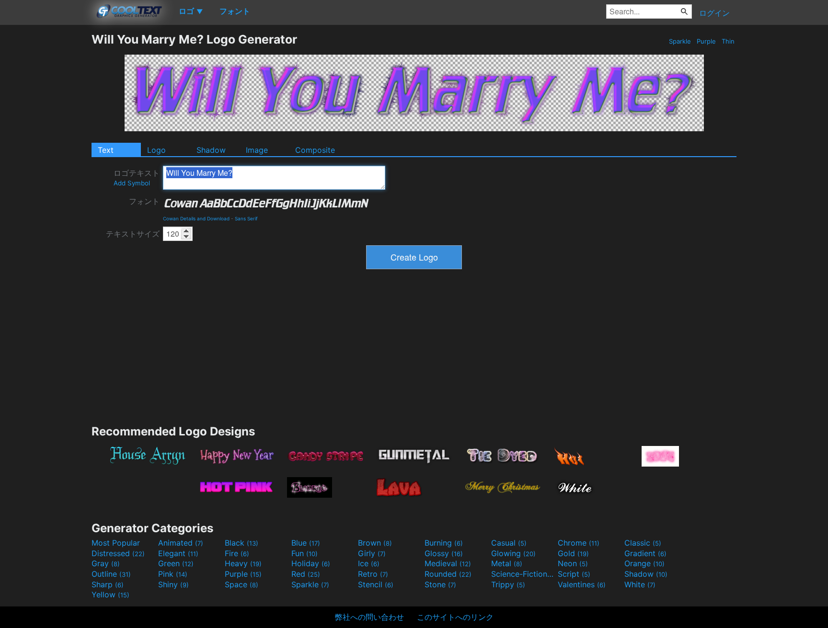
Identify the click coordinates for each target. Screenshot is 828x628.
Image (257, 150)
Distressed (118, 553)
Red (305, 574)
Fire (237, 553)
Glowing (513, 553)
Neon (573, 563)
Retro (373, 574)
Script (574, 574)
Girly (372, 553)
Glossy (444, 553)
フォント (144, 201)
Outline (111, 574)
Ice (369, 563)
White (640, 584)
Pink (172, 574)
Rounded (448, 574)
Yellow (110, 594)
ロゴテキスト (137, 177)
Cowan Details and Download (196, 218)
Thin (728, 41)
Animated (180, 543)
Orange (644, 563)
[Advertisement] (45, 176)
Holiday (310, 563)
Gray (106, 563)
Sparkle (680, 41)
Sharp (108, 584)
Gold (573, 553)
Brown (375, 543)
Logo (156, 150)
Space (241, 584)
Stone (440, 584)
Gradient (645, 553)
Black (241, 543)
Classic (642, 543)
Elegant (178, 553)
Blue (305, 543)
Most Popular (116, 543)
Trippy (508, 584)
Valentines (582, 584)
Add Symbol (132, 183)
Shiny (173, 584)
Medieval (448, 563)
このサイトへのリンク (455, 617)
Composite (315, 150)
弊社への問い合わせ (369, 617)
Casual (509, 543)
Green (176, 563)
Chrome (578, 543)
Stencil (375, 584)
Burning (444, 543)
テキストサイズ (133, 234)
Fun (304, 553)
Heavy (243, 563)
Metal (506, 563)
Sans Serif (246, 218)
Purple (706, 41)
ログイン (714, 13)
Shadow (211, 150)
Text (106, 150)
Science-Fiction (523, 574)
